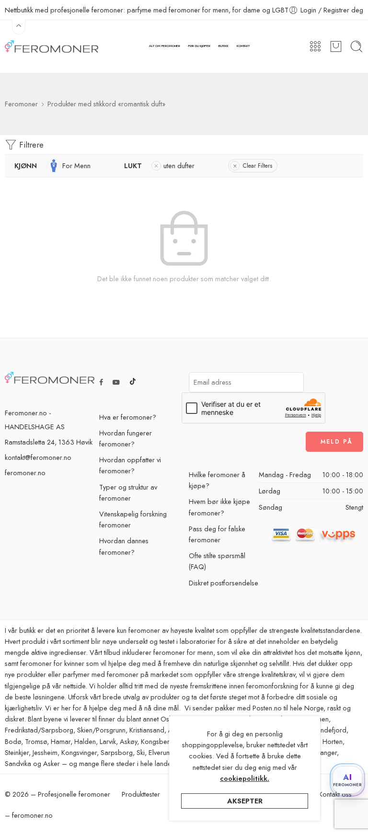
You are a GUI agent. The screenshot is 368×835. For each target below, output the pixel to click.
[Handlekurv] (336, 46)
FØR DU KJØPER (199, 46)
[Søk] (356, 46)
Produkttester (141, 794)
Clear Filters (257, 165)
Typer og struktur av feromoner (128, 492)
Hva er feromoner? (127, 417)
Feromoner (21, 104)
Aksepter (245, 801)
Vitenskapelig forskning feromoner (133, 519)
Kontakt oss (335, 794)
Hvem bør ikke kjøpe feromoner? (219, 506)
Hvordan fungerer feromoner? (125, 438)
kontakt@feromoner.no (38, 457)
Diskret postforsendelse (223, 583)
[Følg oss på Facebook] (101, 382)
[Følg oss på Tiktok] (132, 382)
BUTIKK (223, 46)
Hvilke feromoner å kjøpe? (217, 480)
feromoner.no (25, 473)
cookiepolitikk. (244, 778)
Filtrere (30, 144)
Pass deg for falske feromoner (217, 534)
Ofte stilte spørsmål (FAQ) (217, 561)
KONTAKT (243, 46)
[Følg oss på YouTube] (116, 382)
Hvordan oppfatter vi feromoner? (130, 465)
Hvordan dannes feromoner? (124, 546)
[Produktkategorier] (315, 46)
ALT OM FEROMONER (164, 46)
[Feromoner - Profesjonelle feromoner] (51, 46)
